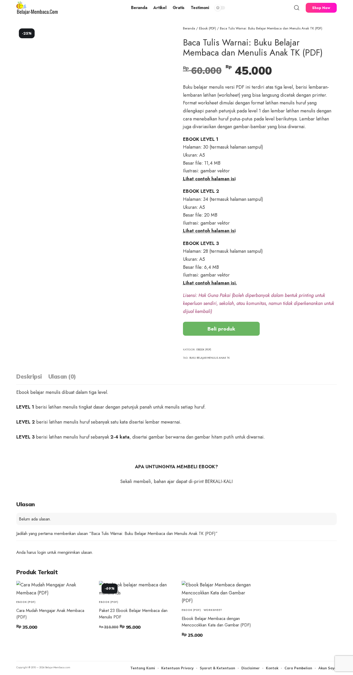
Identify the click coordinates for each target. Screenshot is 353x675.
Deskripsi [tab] (29, 376)
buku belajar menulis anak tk (209, 358)
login (41, 552)
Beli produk (221, 328)
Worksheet (213, 610)
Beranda (189, 28)
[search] (296, 8)
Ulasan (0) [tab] (62, 376)
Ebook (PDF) (207, 28)
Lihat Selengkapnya (121, 639)
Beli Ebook (31, 639)
